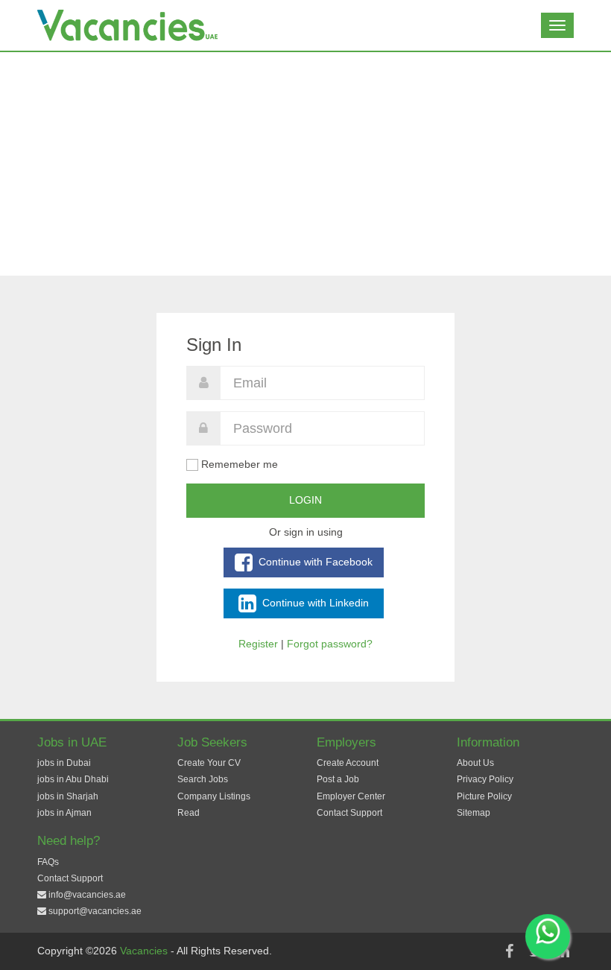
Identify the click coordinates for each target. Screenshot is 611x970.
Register (258, 644)
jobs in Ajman (64, 813)
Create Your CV (209, 763)
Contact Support (349, 813)
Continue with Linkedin (314, 602)
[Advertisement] (305, 164)
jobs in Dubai (64, 763)
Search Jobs (202, 779)
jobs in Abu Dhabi (73, 779)
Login (305, 500)
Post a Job (338, 779)
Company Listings (213, 796)
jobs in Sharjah (67, 796)
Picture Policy (484, 796)
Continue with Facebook (314, 561)
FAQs (48, 862)
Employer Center (351, 796)
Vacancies (145, 951)
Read (188, 813)
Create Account (348, 763)
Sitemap (473, 813)
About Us (475, 763)
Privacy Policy (485, 779)
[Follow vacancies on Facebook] (509, 951)
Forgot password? (330, 644)
